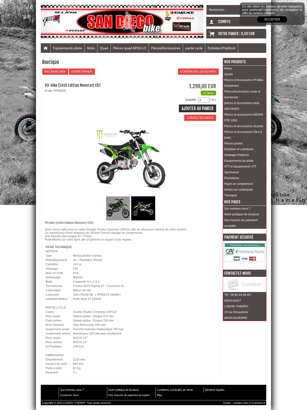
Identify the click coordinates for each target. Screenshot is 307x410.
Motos (228, 68)
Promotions (231, 178)
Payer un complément (238, 184)
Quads (228, 74)
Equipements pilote (67, 48)
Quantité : (191, 99)
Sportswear (231, 172)
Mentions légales (214, 389)
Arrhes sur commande (238, 189)
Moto (91, 48)
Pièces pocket (233, 143)
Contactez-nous (69, 395)
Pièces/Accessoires (165, 48)
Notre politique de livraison (241, 214)
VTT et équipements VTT (240, 166)
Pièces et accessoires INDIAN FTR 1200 (243, 117)
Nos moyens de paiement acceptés (241, 223)
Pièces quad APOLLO (129, 48)
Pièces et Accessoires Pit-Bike (243, 80)
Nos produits (235, 61)
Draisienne (231, 85)
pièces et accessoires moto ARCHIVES (242, 106)
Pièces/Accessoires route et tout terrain (242, 94)
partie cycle (194, 48)
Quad (104, 48)
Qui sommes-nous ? (237, 208)
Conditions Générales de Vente (175, 389)
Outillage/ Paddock (236, 155)
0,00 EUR (248, 33)
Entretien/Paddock (222, 48)
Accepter (272, 19)
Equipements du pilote (239, 160)
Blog (159, 395)
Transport (230, 195)
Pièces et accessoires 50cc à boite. (243, 134)
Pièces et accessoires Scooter (243, 126)
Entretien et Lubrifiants (239, 149)
